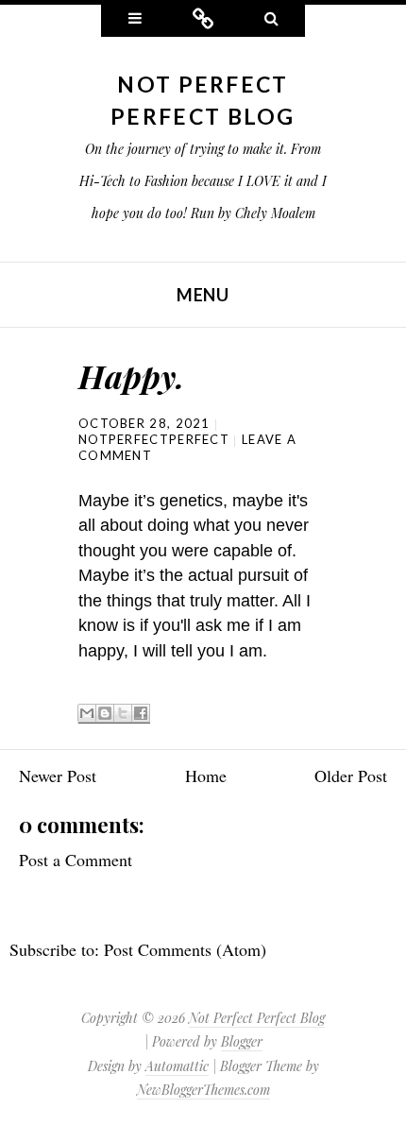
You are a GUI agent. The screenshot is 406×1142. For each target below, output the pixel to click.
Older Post (350, 775)
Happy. (131, 376)
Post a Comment (75, 859)
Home (206, 775)
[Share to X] (122, 714)
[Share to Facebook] (140, 714)
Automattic (177, 1066)
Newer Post (57, 775)
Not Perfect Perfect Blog (257, 1018)
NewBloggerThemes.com (203, 1090)
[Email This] (86, 714)
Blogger (241, 1041)
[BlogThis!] (104, 714)
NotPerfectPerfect (153, 439)
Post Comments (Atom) (185, 949)
